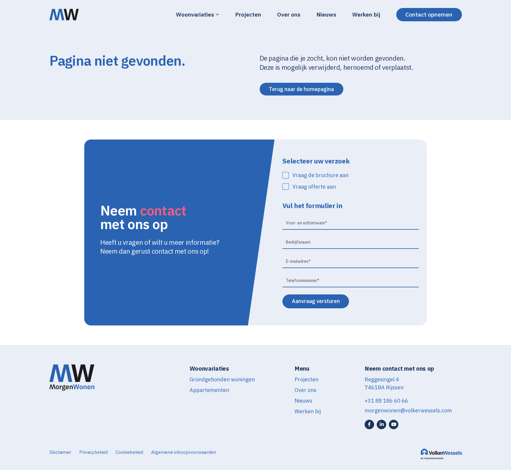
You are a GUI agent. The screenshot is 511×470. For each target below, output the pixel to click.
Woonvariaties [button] (195, 14)
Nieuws (326, 14)
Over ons (288, 14)
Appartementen (209, 390)
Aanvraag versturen (316, 301)
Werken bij (366, 14)
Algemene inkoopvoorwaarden (183, 452)
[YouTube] (393, 424)
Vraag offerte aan (314, 186)
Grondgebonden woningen (222, 379)
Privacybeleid (93, 452)
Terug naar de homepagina (301, 89)
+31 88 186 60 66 (386, 400)
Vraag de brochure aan (320, 175)
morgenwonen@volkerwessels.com (408, 410)
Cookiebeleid (129, 452)
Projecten (248, 14)
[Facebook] (369, 424)
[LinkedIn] (381, 424)
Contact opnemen (428, 14)
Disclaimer (60, 452)
